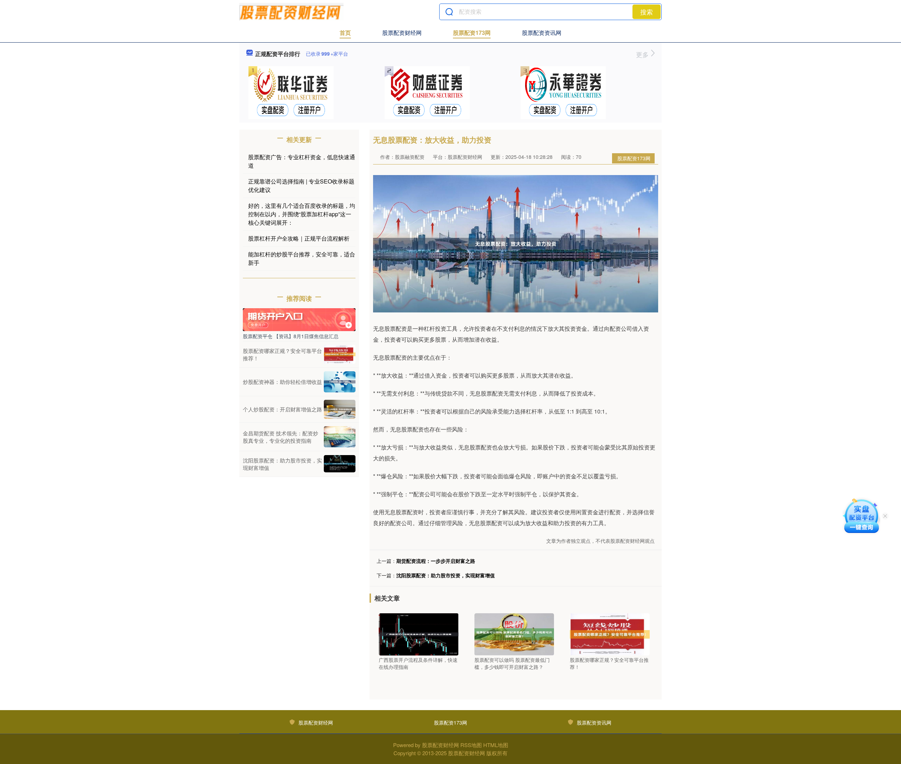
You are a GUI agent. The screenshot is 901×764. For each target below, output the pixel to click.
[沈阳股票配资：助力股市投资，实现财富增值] (339, 463)
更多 (643, 54)
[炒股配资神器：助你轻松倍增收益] (339, 381)
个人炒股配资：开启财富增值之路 (282, 409)
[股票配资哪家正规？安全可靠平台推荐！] (610, 633)
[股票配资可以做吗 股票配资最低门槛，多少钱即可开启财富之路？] (514, 633)
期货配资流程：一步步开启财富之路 (435, 560)
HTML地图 (495, 745)
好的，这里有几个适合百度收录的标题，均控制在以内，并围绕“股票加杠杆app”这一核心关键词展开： (301, 213)
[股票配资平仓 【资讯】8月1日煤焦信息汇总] (299, 318)
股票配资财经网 (402, 33)
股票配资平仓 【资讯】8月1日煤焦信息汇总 (291, 336)
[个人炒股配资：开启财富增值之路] (339, 409)
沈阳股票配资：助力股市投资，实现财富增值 (445, 575)
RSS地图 (471, 745)
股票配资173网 (472, 33)
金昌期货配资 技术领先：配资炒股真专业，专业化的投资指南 (280, 436)
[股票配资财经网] (291, 11)
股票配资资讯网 (541, 33)
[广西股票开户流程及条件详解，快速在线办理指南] (419, 633)
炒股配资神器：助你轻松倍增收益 (282, 381)
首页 (345, 33)
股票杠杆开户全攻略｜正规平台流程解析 (298, 238)
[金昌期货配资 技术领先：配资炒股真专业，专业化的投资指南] (339, 436)
